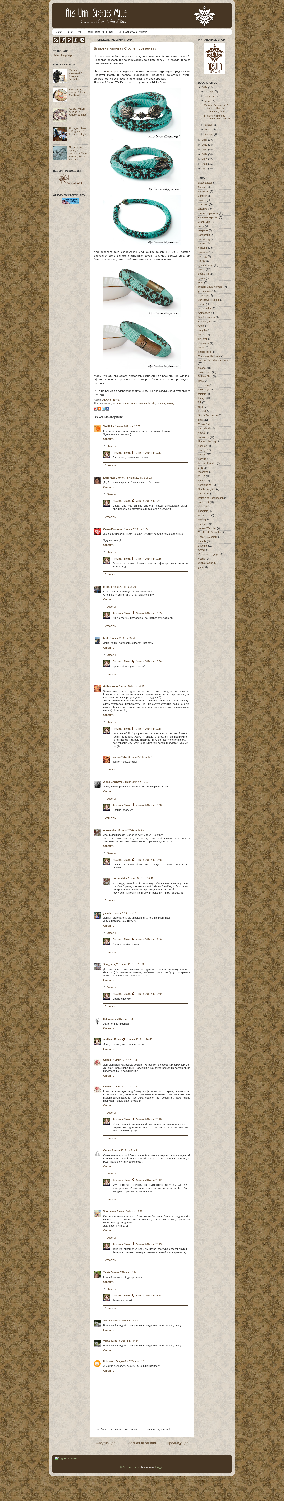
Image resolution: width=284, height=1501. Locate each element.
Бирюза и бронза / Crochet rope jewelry (217, 117)
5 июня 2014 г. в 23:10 (149, 1119)
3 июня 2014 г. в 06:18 (139, 477)
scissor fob (204, 515)
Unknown (108, 1361)
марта (209, 129)
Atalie (201, 326)
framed (202, 411)
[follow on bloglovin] (62, 42)
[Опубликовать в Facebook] (107, 409)
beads (151, 403)
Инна (106, 587)
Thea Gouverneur (207, 537)
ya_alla (107, 913)
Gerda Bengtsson (208, 415)
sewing (202, 519)
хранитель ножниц (208, 300)
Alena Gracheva (112, 782)
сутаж (201, 278)
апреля (209, 124)
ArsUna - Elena (121, 452)
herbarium (203, 437)
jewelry (170, 403)
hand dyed (204, 428)
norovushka (110, 830)
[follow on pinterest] (69, 42)
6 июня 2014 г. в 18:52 (140, 878)
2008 (205, 164)
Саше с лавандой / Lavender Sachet (75, 75)
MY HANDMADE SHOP (132, 32)
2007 (205, 168)
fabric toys (204, 389)
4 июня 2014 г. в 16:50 (139, 1039)
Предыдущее (177, 1443)
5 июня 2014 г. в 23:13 (149, 1244)
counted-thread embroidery (213, 360)
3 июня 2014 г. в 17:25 (131, 830)
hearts (201, 433)
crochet (161, 403)
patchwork (203, 493)
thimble (202, 541)
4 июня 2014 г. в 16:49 (149, 939)
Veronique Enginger (209, 554)
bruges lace (204, 352)
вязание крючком (123, 403)
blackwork (203, 343)
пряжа (201, 261)
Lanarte (202, 459)
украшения (140, 403)
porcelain (203, 511)
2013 (205, 140)
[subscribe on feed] (56, 42)
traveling (202, 545)
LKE (200, 467)
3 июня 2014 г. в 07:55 (136, 529)
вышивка (203, 204)
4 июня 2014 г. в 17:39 (125, 1060)
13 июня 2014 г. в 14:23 (124, 1320)
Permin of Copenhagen (211, 498)
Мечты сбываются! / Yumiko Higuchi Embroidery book (216, 108)
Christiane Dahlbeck (209, 356)
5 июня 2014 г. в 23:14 (149, 1295)
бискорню (203, 191)
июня (208, 101)
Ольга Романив (112, 529)
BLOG (58, 32)
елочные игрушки (208, 217)
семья (201, 269)
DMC (201, 381)
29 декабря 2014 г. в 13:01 (131, 1361)
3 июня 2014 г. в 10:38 (149, 728)
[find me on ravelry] (76, 42)
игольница (204, 222)
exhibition (203, 385)
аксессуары (205, 182)
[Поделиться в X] (104, 409)
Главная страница (141, 1443)
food (200, 407)
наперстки (204, 235)
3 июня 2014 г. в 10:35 (149, 558)
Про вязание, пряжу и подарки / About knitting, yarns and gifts (78, 153)
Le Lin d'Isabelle (207, 463)
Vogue (201, 558)
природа (203, 252)
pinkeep (202, 506)
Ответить (108, 439)
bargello (202, 330)
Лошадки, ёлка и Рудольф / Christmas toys (77, 131)
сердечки (203, 274)
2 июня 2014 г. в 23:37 (127, 426)
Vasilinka (108, 426)
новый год (204, 239)
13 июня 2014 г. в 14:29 (124, 1341)
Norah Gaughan (206, 489)
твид (200, 282)
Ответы (111, 446)
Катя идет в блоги (114, 477)
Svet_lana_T (110, 964)
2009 (205, 159)
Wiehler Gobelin (207, 563)
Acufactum (204, 313)
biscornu (202, 339)
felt (200, 402)
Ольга (107, 1150)
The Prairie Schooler (209, 532)
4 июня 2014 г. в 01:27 (131, 964)
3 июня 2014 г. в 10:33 (149, 452)
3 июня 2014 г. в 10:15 (131, 686)
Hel (105, 1019)
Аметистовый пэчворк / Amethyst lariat (77, 112)
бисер (107, 403)
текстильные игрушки (210, 286)
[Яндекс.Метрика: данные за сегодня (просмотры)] (66, 1458)
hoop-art (202, 446)
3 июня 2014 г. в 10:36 (149, 661)
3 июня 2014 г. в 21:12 (125, 913)
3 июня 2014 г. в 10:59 (135, 782)
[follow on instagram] (82, 42)
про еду (202, 256)
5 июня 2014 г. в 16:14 (124, 1272)
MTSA (201, 476)
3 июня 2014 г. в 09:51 (122, 638)
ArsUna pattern (206, 317)
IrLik (106, 638)
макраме (203, 230)
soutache (203, 524)
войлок (202, 200)
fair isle (202, 394)
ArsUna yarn (205, 321)
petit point (203, 502)
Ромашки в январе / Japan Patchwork (77, 92)
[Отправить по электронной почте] (96, 409)
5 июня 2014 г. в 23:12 (149, 1180)
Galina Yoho (110, 686)
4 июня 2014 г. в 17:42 (125, 1086)
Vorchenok (109, 1211)
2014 (205, 87)
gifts (200, 420)
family (201, 398)
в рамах (202, 195)
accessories (205, 308)
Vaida (106, 1320)
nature (201, 480)
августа (210, 96)
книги (201, 226)
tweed (201, 550)
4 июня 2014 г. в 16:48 (149, 805)
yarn (200, 567)
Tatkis (106, 1272)
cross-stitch (204, 372)
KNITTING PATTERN (100, 32)
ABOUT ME (75, 32)
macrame (203, 472)
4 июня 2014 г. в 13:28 (120, 1019)
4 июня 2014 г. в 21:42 (124, 1150)
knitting (202, 454)
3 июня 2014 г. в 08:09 (123, 587)
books (201, 347)
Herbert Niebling (207, 441)
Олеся (107, 1060)
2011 (205, 149)
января (209, 134)
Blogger (159, 1467)
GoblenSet (204, 424)
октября (210, 91)
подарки (202, 248)
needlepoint (204, 485)
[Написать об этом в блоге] (99, 409)
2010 (205, 154)
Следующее (106, 1443)
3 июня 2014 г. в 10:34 (149, 501)
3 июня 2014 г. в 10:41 (141, 757)
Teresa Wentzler (207, 528)
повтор (111, 71)
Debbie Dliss (205, 376)
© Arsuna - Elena (129, 1467)
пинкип (202, 243)
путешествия (205, 265)
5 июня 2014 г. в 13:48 (129, 1211)
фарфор (203, 295)
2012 (205, 145)
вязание (202, 208)
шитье (201, 304)
